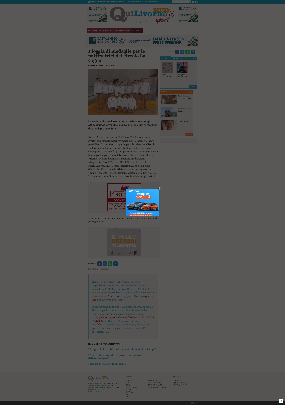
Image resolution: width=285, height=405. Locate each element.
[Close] (159, 188)
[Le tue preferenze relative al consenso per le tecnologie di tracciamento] (281, 401)
